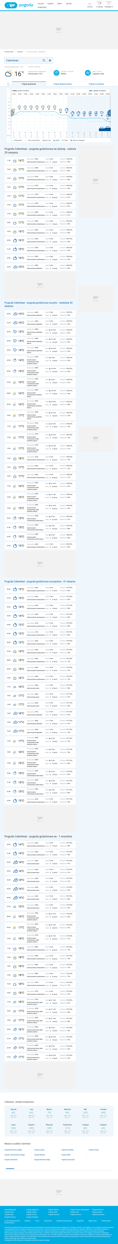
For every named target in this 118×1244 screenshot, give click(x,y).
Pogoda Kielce (9, 1212)
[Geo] (50, 60)
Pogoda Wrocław (10, 1217)
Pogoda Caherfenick (10, 1160)
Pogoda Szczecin (75, 1214)
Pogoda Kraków (31, 1212)
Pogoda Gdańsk (53, 1209)
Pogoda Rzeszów (53, 1214)
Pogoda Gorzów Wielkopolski (79, 1209)
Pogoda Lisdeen (39, 1150)
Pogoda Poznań (31, 1214)
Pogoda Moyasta (39, 1155)
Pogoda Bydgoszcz (32, 1209)
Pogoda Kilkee (66, 1155)
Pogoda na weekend (96, 84)
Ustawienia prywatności (64, 1221)
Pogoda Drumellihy (67, 1150)
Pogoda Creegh (94, 1150)
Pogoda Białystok (10, 1209)
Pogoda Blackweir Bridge (42, 1160)
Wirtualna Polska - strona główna (10, 5)
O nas (37, 1221)
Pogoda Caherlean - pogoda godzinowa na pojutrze (32, 581)
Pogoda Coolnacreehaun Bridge (14, 1155)
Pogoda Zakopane (32, 1217)
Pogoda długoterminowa (63, 84)
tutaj (47, 1240)
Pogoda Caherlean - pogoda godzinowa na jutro (30, 302)
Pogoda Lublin (53, 1212)
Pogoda (26, 5)
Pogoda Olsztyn (97, 1212)
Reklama (27, 1221)
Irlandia (20, 52)
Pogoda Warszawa (98, 1214)
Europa (50, 4)
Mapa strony (93, 1221)
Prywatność (48, 1221)
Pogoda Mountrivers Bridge (13, 1150)
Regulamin (80, 1221)
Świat (59, 4)
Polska (41, 4)
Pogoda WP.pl (9, 52)
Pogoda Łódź (74, 1212)
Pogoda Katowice (97, 1209)
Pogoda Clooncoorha (68, 1160)
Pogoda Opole (9, 1214)
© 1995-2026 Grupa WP (12, 1221)
